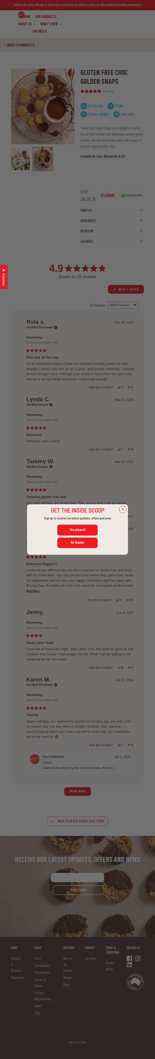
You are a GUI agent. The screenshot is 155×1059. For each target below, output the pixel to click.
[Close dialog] (122, 509)
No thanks (77, 543)
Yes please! (77, 530)
